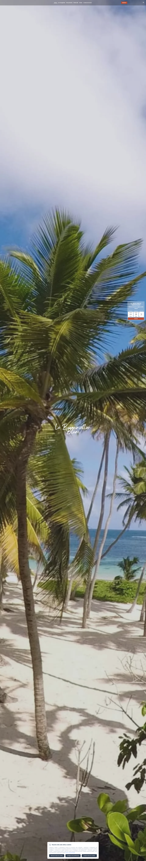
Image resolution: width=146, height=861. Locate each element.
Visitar (80, 2)
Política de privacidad (70, 852)
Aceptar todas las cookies (89, 855)
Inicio (55, 2)
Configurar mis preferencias (73, 855)
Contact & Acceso (87, 2)
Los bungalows (61, 2)
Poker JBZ (76, 2)
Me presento (69, 2)
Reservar (124, 2)
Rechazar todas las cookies (57, 855)
